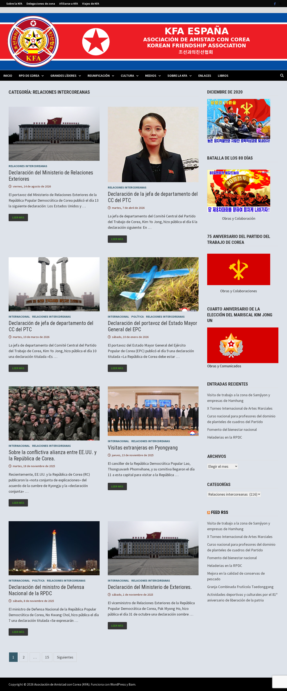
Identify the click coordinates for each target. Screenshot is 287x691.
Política (137, 316)
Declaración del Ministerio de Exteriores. (150, 587)
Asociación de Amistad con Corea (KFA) (62, 684)
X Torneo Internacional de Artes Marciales (240, 408)
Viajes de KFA (90, 3)
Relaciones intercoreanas (28, 166)
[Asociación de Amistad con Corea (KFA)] (143, 41)
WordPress (118, 684)
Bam (132, 684)
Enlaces (204, 75)
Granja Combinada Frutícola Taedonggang (240, 586)
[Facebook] (275, 3)
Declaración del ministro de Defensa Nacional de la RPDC (46, 590)
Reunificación (99, 75)
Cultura (127, 75)
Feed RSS (219, 512)
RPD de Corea (29, 75)
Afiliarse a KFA (68, 3)
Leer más (20, 217)
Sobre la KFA (14, 3)
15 (47, 657)
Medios (150, 75)
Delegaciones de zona (40, 3)
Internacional (19, 316)
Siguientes (65, 657)
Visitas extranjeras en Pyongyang (143, 448)
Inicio (7, 75)
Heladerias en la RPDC (224, 437)
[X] (280, 3)
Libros (223, 75)
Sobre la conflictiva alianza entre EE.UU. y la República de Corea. (52, 455)
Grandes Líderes (63, 75)
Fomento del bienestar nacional (232, 429)
